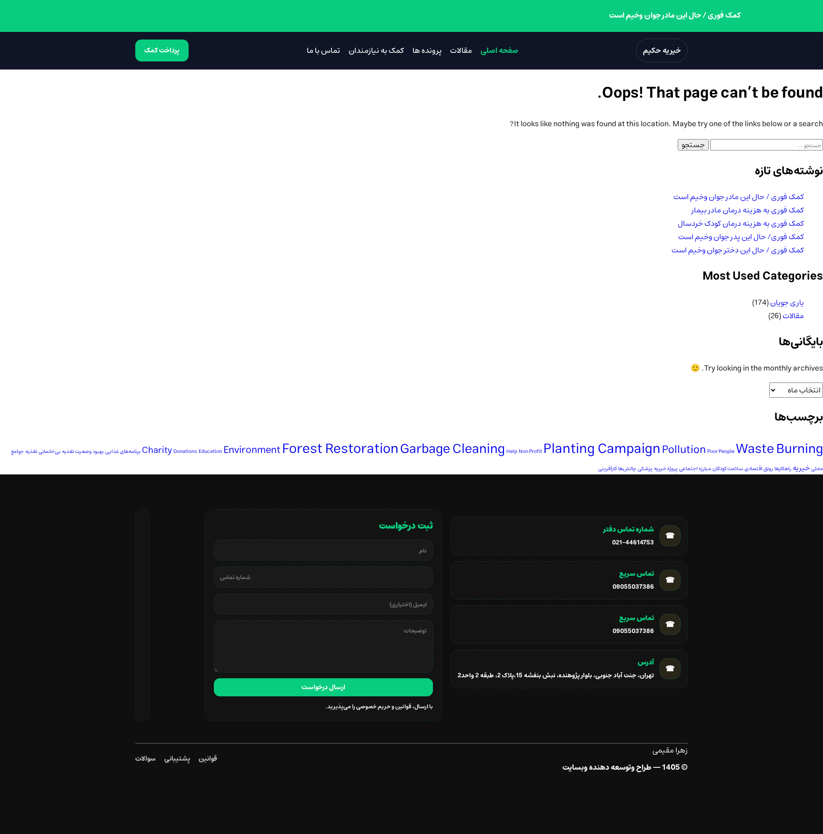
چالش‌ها (627, 468)
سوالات (145, 758)
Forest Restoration (340, 449)
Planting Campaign (602, 449)
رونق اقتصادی (758, 468)
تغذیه (31, 451)
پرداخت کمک (162, 50)
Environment (252, 450)
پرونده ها (427, 50)
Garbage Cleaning (452, 449)
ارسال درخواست (323, 687)
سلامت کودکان (728, 468)
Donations (185, 451)
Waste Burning (779, 449)
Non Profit (530, 451)
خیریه (801, 468)
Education (210, 451)
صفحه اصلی (499, 50)
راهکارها (782, 468)
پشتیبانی (177, 758)
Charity (157, 450)
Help (511, 451)
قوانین (208, 758)
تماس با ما (323, 50)
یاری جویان (787, 302)
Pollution (684, 450)
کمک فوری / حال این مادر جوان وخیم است (738, 196)
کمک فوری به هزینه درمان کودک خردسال (741, 223)
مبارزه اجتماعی (695, 468)
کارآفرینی (607, 468)
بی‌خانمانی (49, 451)
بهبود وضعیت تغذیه (83, 451)
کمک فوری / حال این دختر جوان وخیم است (738, 250)
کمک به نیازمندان (376, 50)
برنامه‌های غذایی (123, 451)
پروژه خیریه (666, 468)
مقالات (461, 50)
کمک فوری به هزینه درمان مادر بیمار (748, 210)
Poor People (720, 451)
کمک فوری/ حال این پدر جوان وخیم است (741, 236)
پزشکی (645, 468)
